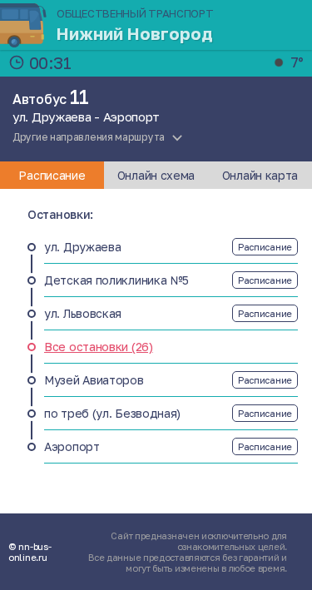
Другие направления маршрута (88, 137)
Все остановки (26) (98, 347)
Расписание (265, 246)
